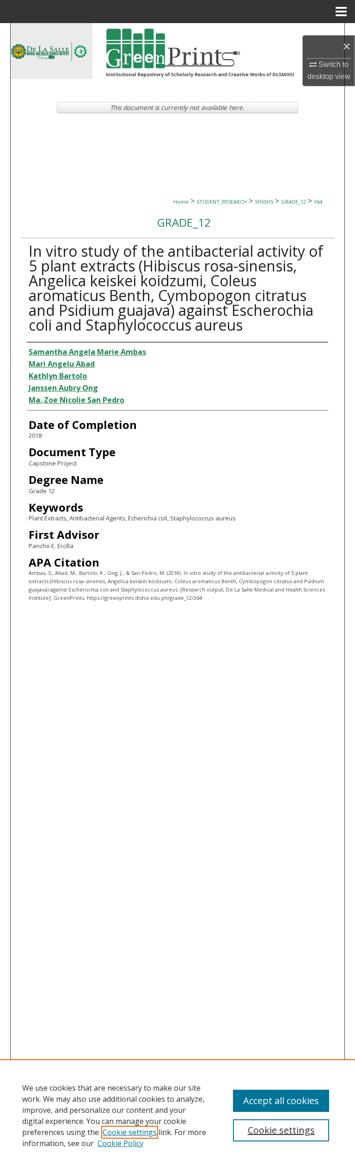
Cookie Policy (120, 1143)
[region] (177, 1115)
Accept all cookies (281, 1100)
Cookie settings (130, 1132)
